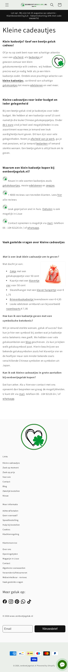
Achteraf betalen (10, 510)
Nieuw (6, 495)
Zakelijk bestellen (11, 491)
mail (49, 223)
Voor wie (7, 477)
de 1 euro (8, 124)
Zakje (13, 271)
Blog (5, 486)
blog (28, 342)
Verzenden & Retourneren (15, 572)
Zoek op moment (11, 467)
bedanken (42, 143)
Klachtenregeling (11, 534)
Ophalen (47, 209)
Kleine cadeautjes (11, 463)
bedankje (34, 57)
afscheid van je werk (42, 138)
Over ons (7, 549)
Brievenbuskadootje (22, 299)
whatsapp (33, 227)
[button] (7, 5)
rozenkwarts (13, 308)
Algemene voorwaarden (14, 568)
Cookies (6, 529)
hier (59, 195)
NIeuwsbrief (50, 628)
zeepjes (50, 185)
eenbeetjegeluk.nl (28, 665)
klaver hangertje (46, 290)
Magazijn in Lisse (11, 558)
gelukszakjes (10, 85)
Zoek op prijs (9, 472)
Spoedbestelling (10, 520)
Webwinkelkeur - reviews (15, 577)
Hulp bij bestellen (11, 524)
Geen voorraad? (10, 515)
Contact (6, 481)
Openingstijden (10, 554)
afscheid (18, 57)
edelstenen (36, 85)
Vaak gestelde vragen (13, 582)
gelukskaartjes (11, 185)
